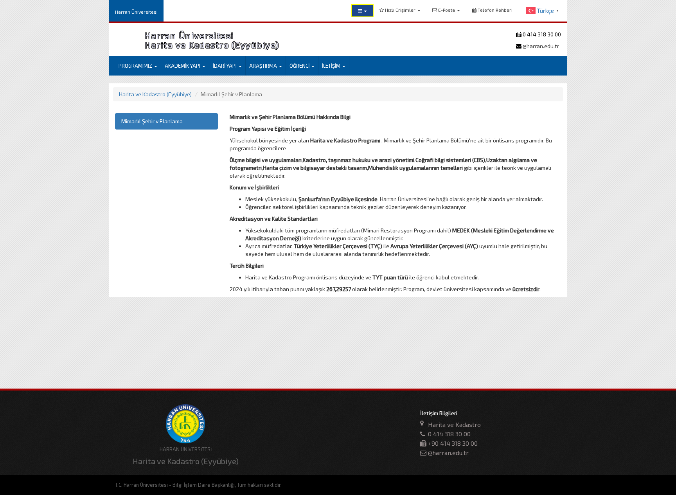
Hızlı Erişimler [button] (400, 10)
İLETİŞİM (332, 66)
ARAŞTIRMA (263, 66)
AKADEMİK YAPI (183, 66)
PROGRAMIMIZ (136, 66)
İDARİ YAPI (225, 66)
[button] (362, 10)
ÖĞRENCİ (300, 66)
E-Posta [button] (446, 10)
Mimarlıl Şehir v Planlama (152, 121)
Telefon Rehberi (494, 10)
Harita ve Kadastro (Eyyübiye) (155, 94)
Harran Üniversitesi (136, 11)
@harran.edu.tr (540, 46)
